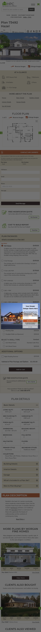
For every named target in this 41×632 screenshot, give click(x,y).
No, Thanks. (30, 326)
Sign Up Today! (30, 321)
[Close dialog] (39, 304)
